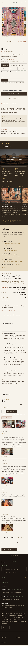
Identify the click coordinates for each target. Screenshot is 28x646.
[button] (22, 2)
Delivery (10, 139)
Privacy (3, 637)
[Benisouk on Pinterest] (8, 627)
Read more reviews (9, 537)
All (3, 411)
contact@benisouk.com (11, 569)
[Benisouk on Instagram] (3, 627)
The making (3, 139)
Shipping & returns (6, 634)
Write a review (22, 537)
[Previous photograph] (2, 22)
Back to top (14, 555)
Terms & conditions (20, 634)
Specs (17, 139)
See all (7, 417)
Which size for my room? (6, 73)
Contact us (18, 637)
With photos (11, 411)
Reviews (24, 139)
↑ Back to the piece (9, 549)
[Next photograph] (25, 22)
